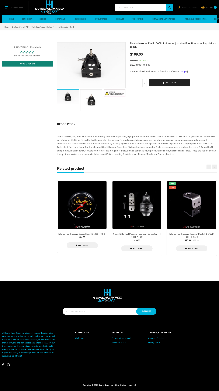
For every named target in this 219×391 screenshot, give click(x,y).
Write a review (27, 63)
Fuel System (101, 19)
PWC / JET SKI (137, 19)
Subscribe (146, 311)
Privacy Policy (154, 342)
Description (66, 124)
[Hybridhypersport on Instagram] (8, 364)
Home (11, 19)
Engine (42, 19)
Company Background (121, 338)
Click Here (79, 338)
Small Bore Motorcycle (164, 19)
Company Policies (156, 338)
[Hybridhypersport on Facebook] (3, 364)
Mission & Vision (119, 342)
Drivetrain (60, 19)
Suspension (80, 19)
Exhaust (120, 19)
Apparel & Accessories (195, 19)
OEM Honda (27, 19)
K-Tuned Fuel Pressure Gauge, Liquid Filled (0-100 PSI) (82, 233)
